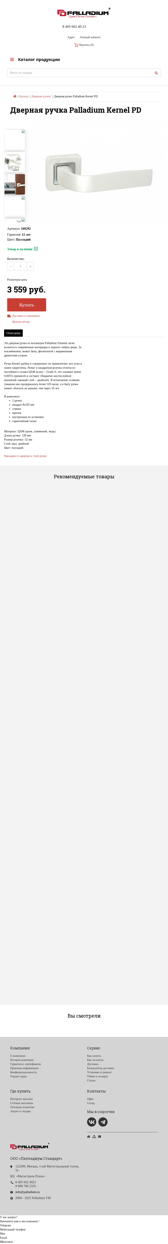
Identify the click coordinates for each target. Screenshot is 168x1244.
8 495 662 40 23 (74, 27)
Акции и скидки (20, 1111)
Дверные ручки (41, 96)
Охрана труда (18, 1076)
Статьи (91, 1080)
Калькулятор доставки (100, 1068)
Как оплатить (95, 1060)
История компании (22, 1060)
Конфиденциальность (23, 1072)
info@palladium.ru (27, 1192)
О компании (17, 1055)
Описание (13, 333)
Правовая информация (24, 1068)
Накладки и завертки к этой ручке (25, 456)
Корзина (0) (86, 44)
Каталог (24, 96)
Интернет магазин (21, 1099)
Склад (90, 1103)
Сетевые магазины (21, 1103)
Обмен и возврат (97, 1076)
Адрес (71, 37)
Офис (90, 1099)
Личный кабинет (90, 37)
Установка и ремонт (99, 1072)
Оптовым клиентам (22, 1107)
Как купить (94, 1055)
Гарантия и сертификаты (25, 1064)
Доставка (92, 1064)
